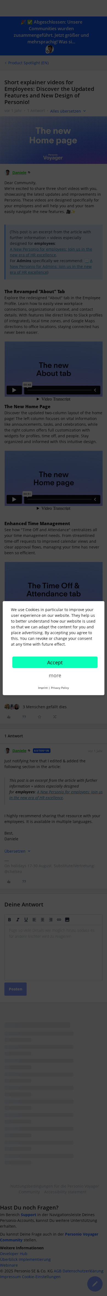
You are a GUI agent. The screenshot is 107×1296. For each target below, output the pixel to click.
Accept (55, 662)
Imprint (43, 687)
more (55, 675)
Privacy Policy (60, 687)
